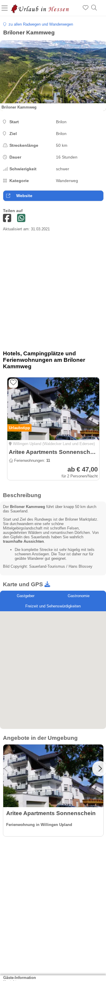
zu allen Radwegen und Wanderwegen (39, 24)
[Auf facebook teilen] (7, 218)
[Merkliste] (85, 8)
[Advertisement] (53, 293)
